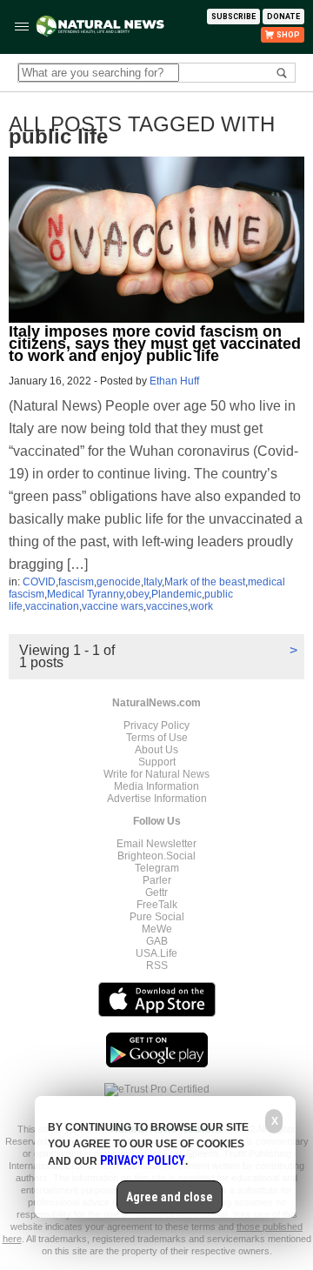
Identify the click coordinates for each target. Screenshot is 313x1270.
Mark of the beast (204, 582)
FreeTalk (157, 905)
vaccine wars (112, 606)
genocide (119, 582)
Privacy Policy (156, 725)
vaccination (52, 606)
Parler (157, 880)
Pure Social (157, 917)
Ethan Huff (174, 381)
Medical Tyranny (85, 594)
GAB (157, 941)
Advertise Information (157, 798)
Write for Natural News (156, 774)
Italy (152, 582)
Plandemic (176, 594)
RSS (157, 965)
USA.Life (156, 953)
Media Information (156, 786)
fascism (76, 582)
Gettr (156, 892)
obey (137, 594)
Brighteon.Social (156, 856)
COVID (39, 582)
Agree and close (169, 1197)
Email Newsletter (156, 844)
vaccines (167, 606)
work (201, 606)
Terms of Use (157, 738)
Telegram (157, 868)
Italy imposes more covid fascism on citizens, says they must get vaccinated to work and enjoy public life (155, 343)
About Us (156, 750)
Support (157, 762)
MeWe (157, 929)
